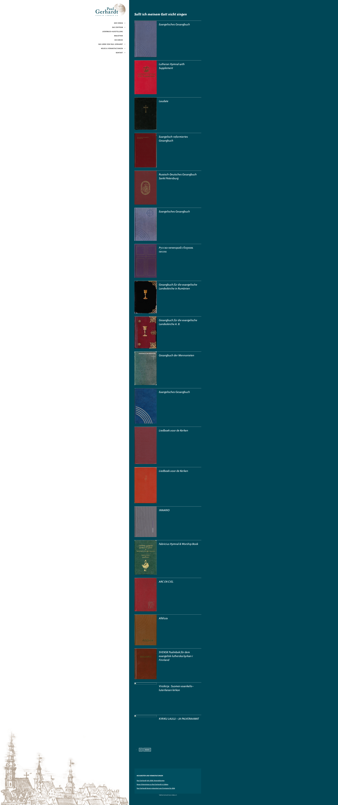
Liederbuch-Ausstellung (112, 32)
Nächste (147, 749)
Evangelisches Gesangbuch (174, 24)
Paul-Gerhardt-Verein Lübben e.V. (114, 5)
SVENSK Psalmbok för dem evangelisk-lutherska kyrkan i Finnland (176, 656)
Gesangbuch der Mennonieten (176, 355)
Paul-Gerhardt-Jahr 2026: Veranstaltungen (151, 780)
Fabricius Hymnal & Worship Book (178, 544)
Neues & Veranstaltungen (112, 48)
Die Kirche (119, 40)
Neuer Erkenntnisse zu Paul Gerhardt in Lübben (152, 784)
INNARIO (164, 510)
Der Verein (118, 23)
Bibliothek (118, 36)
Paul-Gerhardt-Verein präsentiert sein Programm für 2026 (156, 788)
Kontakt (119, 53)
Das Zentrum (117, 27)
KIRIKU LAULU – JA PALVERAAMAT (179, 718)
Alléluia (163, 618)
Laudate (163, 101)
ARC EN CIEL (166, 581)
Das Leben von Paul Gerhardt (110, 44)
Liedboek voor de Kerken (173, 430)
